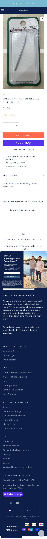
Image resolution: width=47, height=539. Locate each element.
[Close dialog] (45, 252)
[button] (11, 529)
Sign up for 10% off (11, 276)
